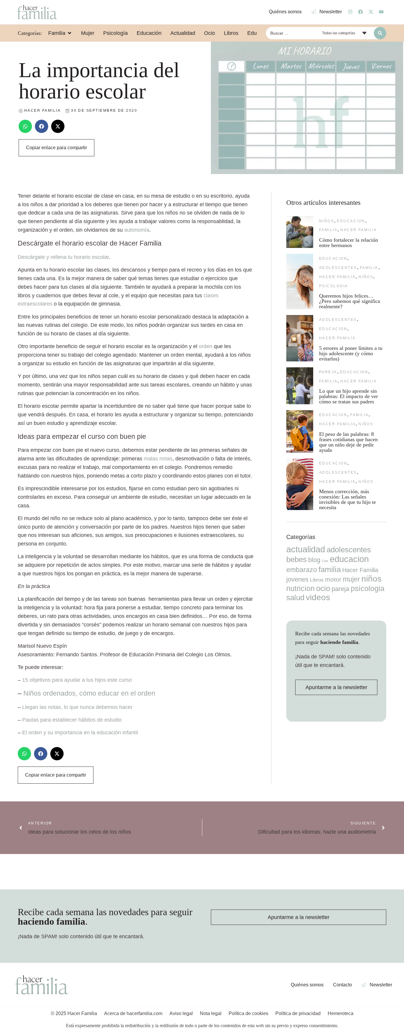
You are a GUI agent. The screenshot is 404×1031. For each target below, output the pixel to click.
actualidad (305, 549)
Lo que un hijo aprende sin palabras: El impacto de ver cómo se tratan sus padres (348, 396)
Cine (325, 561)
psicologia (333, 286)
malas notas (158, 459)
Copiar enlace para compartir (56, 147)
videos (318, 597)
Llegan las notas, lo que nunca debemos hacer (77, 707)
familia (328, 230)
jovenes (297, 579)
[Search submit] (380, 33)
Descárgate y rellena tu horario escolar (63, 257)
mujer (351, 579)
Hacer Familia (358, 230)
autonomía (136, 230)
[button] (25, 126)
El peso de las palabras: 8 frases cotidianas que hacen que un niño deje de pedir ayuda (348, 442)
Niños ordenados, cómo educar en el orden (89, 693)
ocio (323, 588)
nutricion (300, 588)
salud (295, 597)
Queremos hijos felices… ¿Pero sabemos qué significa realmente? (349, 301)
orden (205, 346)
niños (326, 221)
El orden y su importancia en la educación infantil (80, 732)
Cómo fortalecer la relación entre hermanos (348, 242)
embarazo (301, 570)
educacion (351, 221)
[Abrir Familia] (69, 33)
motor (333, 579)
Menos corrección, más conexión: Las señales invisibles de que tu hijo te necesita (347, 499)
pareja (328, 372)
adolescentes (338, 268)
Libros (317, 580)
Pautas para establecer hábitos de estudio (72, 720)
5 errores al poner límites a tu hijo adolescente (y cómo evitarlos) (350, 353)
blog (314, 560)
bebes (296, 559)
